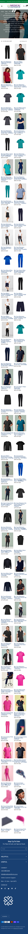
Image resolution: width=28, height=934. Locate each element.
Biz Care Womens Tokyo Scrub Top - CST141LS (6, 387)
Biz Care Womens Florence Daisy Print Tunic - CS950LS (20, 155)
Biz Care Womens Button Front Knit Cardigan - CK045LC (6, 597)
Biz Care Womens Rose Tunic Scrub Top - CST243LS (20, 597)
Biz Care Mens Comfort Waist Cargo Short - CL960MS (7, 294)
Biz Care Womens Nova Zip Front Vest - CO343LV (20, 644)
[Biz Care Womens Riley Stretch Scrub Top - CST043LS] (20, 330)
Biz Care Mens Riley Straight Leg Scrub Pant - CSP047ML (19, 271)
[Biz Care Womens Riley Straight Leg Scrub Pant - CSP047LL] (7, 354)
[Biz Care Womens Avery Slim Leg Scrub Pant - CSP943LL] (7, 191)
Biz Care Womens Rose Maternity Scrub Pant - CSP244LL (20, 620)
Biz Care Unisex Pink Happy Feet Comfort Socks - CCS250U (7, 807)
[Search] (24, 6)
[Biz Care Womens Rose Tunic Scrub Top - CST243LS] (20, 587)
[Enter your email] (25, 849)
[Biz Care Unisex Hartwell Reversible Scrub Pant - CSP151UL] (7, 469)
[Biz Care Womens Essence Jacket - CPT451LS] (7, 634)
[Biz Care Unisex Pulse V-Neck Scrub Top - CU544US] (7, 423)
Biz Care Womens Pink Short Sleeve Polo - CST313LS (20, 667)
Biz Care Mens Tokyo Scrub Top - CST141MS (20, 364)
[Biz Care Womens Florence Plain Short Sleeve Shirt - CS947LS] (20, 75)
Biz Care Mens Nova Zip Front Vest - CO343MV (20, 551)
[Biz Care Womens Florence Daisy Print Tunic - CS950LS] (20, 144)
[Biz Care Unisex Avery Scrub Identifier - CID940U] (20, 727)
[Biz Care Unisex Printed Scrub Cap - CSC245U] (20, 773)
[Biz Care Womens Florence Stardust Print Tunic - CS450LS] (20, 191)
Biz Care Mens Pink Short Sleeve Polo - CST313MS (19, 690)
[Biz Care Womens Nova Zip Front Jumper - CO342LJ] (7, 657)
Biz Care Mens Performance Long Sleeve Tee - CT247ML (7, 457)
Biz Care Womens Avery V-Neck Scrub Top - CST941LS (19, 132)
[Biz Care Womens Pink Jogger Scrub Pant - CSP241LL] (7, 773)
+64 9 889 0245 (5, 871)
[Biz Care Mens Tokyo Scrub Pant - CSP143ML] (20, 377)
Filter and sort (7, 41)
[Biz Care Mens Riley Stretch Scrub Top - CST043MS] (7, 261)
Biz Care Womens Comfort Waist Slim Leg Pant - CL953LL (19, 410)
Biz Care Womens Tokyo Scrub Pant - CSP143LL (6, 62)
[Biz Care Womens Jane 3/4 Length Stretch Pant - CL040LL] (20, 237)
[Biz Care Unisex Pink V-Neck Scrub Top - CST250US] (7, 703)
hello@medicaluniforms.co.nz (9, 874)
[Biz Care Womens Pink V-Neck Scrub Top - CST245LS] (7, 750)
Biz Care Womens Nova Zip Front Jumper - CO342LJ (6, 667)
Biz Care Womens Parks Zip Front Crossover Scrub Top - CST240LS (7, 621)
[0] (26, 6)
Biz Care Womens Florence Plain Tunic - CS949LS (7, 85)
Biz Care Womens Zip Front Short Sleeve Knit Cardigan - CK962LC (20, 505)
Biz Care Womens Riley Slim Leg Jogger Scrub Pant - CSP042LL (20, 528)
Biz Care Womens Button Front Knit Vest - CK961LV (20, 574)
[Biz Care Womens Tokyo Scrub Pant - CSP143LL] (7, 52)
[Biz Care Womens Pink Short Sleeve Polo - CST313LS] (20, 657)
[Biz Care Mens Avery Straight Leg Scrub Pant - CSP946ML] (7, 144)
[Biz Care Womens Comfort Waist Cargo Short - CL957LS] (20, 307)
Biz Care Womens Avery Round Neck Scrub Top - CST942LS (7, 132)
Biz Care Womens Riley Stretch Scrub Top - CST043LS (19, 340)
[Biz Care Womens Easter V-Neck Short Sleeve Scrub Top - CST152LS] (20, 703)
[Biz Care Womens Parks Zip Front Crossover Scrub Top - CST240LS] (7, 610)
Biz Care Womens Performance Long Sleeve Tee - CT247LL (7, 528)
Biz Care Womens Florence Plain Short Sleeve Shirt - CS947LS (20, 85)
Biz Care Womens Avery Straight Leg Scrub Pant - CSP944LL (20, 178)
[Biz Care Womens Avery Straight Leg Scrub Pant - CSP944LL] (20, 167)
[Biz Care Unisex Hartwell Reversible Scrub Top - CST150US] (20, 446)
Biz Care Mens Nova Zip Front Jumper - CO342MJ (7, 574)
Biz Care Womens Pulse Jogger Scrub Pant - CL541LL (6, 551)
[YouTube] (9, 888)
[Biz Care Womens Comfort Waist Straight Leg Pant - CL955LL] (7, 330)
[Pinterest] (13, 888)
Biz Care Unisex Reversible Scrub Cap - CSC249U (20, 807)
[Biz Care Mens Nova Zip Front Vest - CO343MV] (20, 541)
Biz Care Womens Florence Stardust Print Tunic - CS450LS (20, 202)
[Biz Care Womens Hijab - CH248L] (7, 819)
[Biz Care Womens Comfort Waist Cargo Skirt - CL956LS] (7, 214)
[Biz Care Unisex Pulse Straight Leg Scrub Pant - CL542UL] (7, 493)
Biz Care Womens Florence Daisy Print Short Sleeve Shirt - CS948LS (7, 178)
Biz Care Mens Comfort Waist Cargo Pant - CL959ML (20, 294)
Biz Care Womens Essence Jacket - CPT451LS (6, 644)
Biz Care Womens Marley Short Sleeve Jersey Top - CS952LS (7, 108)
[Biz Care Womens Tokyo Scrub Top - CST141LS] (7, 377)
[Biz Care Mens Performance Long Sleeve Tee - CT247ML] (7, 446)
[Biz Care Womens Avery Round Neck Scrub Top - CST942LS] (7, 121)
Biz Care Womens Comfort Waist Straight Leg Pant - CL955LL (6, 341)
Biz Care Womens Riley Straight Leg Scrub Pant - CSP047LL (7, 364)
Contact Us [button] (4, 884)
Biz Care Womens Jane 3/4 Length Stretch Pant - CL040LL (20, 248)
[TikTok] (16, 888)
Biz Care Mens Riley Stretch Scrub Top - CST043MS (6, 271)
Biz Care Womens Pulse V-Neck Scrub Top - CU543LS (19, 434)
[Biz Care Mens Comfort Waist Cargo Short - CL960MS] (7, 284)
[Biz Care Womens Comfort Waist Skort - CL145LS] (7, 400)
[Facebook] (2, 888)
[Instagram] (6, 888)
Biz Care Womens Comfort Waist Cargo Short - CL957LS (20, 317)
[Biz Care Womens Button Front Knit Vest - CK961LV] (20, 564)
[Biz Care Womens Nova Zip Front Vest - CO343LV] (20, 634)
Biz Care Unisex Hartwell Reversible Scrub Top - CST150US (20, 457)
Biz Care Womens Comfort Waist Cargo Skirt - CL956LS (7, 225)
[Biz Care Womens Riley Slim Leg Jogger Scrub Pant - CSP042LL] (20, 517)
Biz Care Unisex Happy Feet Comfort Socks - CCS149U (7, 690)
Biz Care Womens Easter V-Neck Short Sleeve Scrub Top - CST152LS (19, 714)
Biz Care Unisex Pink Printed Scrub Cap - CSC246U (20, 830)
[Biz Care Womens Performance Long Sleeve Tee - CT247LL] (7, 517)
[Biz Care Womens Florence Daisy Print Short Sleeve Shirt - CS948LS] (7, 167)
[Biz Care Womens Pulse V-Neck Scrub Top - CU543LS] (20, 423)
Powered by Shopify (18, 928)
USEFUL (4, 862)
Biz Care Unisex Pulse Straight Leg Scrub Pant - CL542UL (7, 504)
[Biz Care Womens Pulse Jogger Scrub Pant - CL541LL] (7, 541)
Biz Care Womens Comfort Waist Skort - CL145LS (7, 410)
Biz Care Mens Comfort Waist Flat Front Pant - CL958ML (7, 317)
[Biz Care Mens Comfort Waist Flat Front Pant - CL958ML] (7, 307)
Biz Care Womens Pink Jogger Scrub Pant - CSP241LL (6, 784)
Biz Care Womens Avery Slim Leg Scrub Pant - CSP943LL (7, 202)
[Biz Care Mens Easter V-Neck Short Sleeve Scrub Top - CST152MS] (20, 750)
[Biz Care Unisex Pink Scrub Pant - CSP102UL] (7, 727)
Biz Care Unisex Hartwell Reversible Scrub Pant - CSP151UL (7, 480)
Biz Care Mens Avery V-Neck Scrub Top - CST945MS (20, 108)
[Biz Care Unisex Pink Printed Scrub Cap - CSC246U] (20, 819)
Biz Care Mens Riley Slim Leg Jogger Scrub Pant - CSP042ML (20, 480)
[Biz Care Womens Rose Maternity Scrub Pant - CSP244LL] (20, 610)
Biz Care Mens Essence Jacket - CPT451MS (18, 62)
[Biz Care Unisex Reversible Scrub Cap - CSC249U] (20, 796)
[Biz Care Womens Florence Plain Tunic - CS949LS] (7, 75)
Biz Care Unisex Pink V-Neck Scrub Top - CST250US (7, 713)
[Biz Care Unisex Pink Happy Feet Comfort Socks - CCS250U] (7, 796)
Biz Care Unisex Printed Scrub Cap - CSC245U (19, 784)
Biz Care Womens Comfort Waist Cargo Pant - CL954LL (20, 225)
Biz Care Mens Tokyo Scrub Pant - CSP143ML (20, 387)
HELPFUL (4, 856)
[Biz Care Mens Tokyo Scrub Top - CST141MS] (20, 354)
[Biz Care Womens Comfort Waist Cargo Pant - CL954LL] (20, 214)
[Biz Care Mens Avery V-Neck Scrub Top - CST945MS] (20, 98)
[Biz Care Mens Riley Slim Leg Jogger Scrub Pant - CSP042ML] (20, 469)
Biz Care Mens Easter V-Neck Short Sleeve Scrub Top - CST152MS (20, 761)
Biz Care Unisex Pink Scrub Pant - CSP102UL (7, 738)
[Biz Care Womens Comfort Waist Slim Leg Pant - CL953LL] (20, 400)
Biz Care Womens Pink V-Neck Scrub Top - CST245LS (7, 761)
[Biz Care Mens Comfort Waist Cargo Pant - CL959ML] (20, 284)
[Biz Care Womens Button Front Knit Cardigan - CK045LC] (7, 587)
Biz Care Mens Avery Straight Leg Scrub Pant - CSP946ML (7, 155)
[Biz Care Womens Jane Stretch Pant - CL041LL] (7, 237)
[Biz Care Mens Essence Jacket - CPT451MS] (20, 52)
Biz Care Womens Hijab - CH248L (6, 830)
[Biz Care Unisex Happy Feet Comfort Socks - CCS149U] (7, 680)
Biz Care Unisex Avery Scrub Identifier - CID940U (20, 738)
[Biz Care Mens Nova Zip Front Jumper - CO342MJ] (7, 564)
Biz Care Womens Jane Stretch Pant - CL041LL (6, 248)
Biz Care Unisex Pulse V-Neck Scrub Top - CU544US (7, 434)
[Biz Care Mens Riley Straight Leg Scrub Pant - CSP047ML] (20, 261)
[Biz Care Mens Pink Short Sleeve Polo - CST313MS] (20, 680)
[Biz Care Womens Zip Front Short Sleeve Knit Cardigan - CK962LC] (20, 493)
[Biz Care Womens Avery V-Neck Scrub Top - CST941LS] (20, 121)
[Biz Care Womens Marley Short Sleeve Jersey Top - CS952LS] (7, 98)
